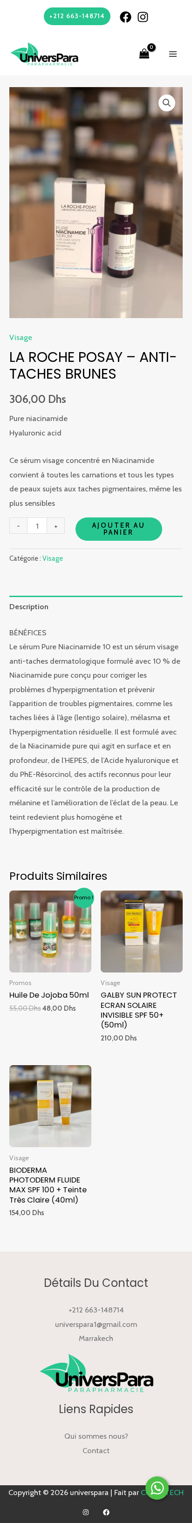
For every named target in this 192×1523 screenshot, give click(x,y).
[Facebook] (125, 17)
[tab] (96, 607)
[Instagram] (143, 17)
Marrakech (96, 1338)
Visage (20, 337)
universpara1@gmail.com (96, 1324)
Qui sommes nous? (96, 1436)
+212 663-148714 (96, 1309)
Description (28, 606)
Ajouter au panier (118, 529)
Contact (96, 1450)
